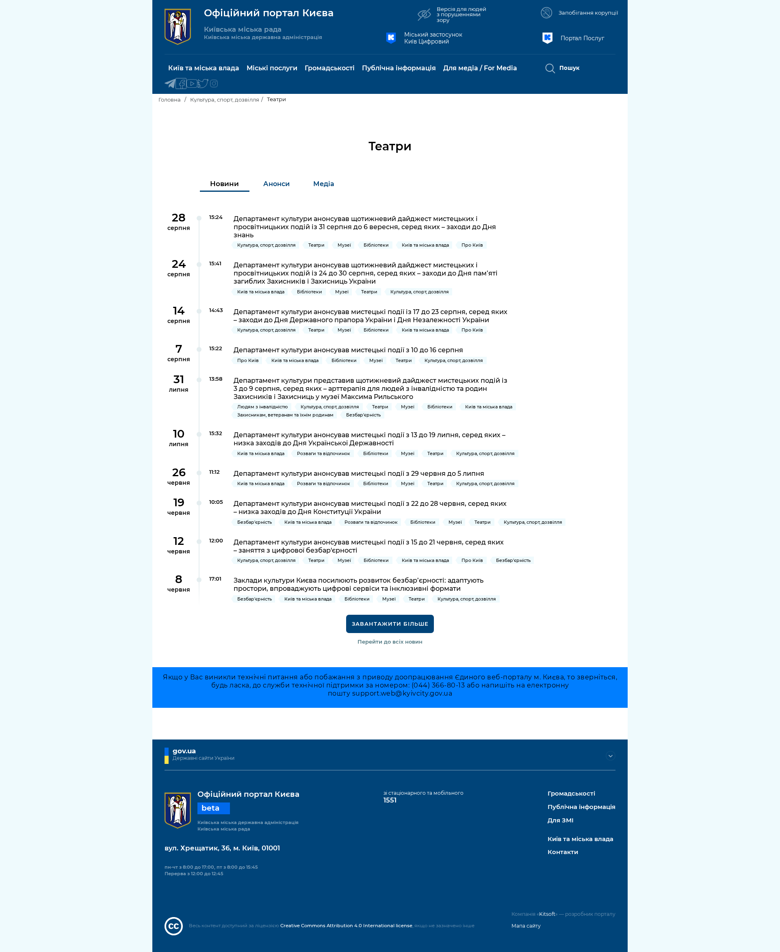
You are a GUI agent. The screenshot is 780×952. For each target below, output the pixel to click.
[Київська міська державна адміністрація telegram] (170, 84)
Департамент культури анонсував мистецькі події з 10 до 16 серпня (348, 350)
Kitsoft (547, 914)
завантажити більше (390, 623)
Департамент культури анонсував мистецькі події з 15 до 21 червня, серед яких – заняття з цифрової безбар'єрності (369, 546)
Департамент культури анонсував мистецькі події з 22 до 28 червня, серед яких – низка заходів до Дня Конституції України (370, 507)
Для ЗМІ (561, 821)
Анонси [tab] (276, 184)
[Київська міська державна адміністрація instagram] (213, 84)
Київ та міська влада (580, 839)
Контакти (563, 852)
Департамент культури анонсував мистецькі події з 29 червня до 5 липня (359, 473)
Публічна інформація (581, 807)
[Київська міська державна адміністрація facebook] (181, 84)
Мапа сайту (526, 926)
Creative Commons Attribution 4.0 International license (346, 925)
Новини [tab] (224, 184)
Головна (169, 99)
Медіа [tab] (323, 184)
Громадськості (571, 794)
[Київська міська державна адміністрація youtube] (191, 84)
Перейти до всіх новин (390, 641)
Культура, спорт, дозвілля (224, 99)
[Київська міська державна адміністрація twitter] (202, 84)
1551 (390, 800)
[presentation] (224, 184)
